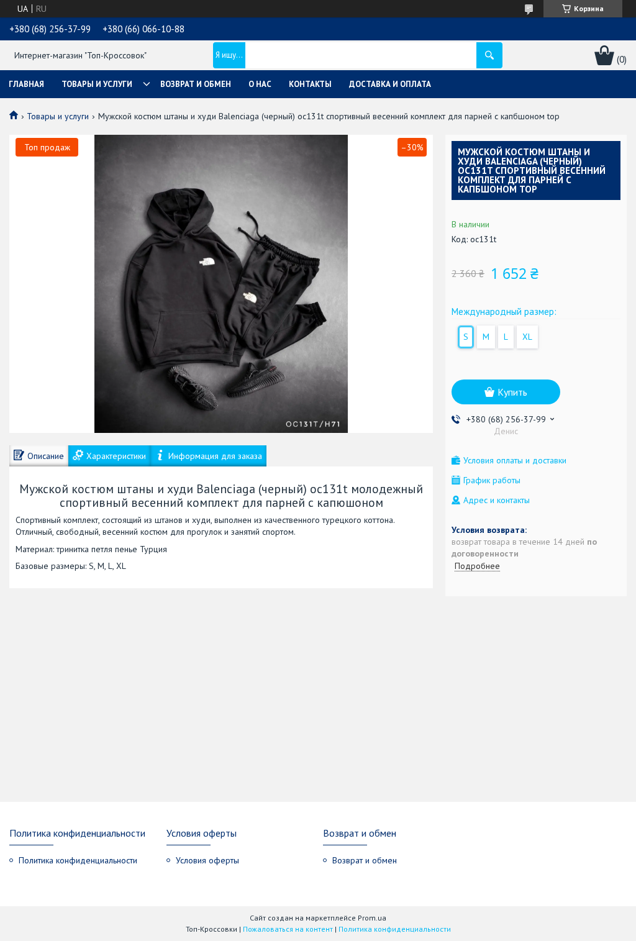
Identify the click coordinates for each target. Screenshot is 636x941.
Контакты (310, 84)
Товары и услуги (96, 84)
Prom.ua (372, 917)
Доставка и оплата (390, 84)
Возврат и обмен (195, 84)
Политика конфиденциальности (78, 860)
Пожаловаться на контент (288, 929)
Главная (26, 84)
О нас (259, 84)
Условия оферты (207, 860)
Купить (512, 392)
